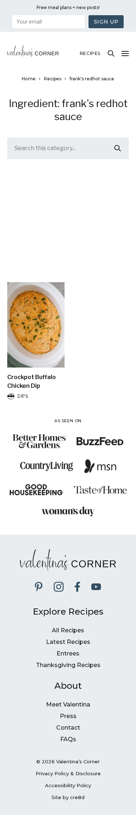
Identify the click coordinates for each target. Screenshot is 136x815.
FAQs (68, 739)
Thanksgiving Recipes (68, 665)
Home (29, 78)
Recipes (90, 53)
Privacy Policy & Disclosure (68, 773)
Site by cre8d (68, 797)
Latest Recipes (68, 641)
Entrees (68, 653)
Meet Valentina (68, 704)
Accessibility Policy (68, 785)
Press (68, 716)
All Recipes (68, 630)
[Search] (111, 53)
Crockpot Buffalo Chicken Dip (31, 381)
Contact (68, 727)
